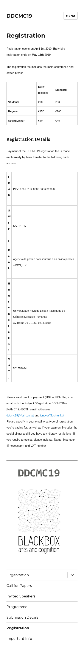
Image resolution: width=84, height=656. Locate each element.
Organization (17, 575)
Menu (70, 15)
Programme (16, 607)
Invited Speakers (20, 596)
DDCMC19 (19, 16)
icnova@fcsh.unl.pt (52, 415)
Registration (17, 628)
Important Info (19, 639)
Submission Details (22, 617)
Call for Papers (19, 586)
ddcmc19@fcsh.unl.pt (20, 415)
